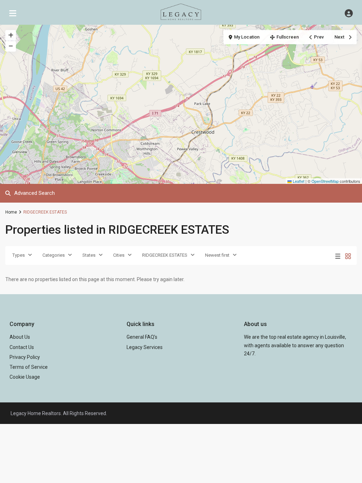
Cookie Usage (25, 377)
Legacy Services (145, 347)
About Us (20, 337)
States (88, 255)
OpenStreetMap (325, 181)
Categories (53, 255)
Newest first (217, 255)
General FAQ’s (142, 337)
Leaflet (298, 181)
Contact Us (22, 347)
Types (18, 255)
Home (11, 212)
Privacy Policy (25, 357)
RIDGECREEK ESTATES (164, 255)
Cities (118, 255)
